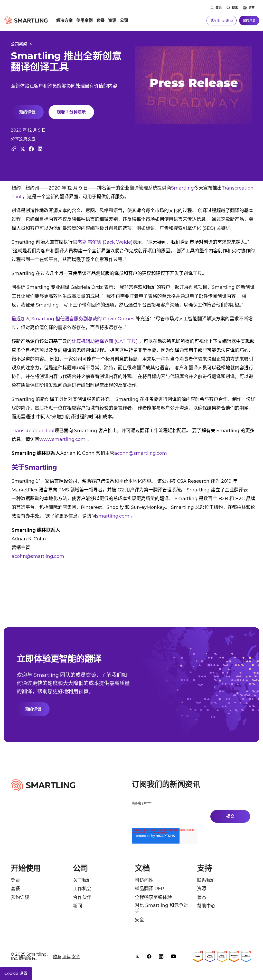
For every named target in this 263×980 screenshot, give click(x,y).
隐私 (57, 956)
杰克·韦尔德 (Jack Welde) (105, 242)
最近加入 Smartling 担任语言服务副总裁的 (57, 319)
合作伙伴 (82, 897)
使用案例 (84, 20)
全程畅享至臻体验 (153, 897)
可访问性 (144, 880)
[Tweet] (23, 148)
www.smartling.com (62, 439)
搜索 (235, 7)
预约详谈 (249, 20)
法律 (66, 956)
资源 (112, 20)
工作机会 (82, 889)
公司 (124, 20)
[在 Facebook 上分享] (31, 148)
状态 (201, 897)
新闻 (77, 906)
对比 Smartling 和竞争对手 (161, 908)
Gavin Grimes (118, 319)
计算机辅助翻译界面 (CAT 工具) (105, 341)
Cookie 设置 (15, 973)
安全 (139, 920)
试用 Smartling (221, 20)
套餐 (100, 20)
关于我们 (82, 880)
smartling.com (112, 516)
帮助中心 (206, 906)
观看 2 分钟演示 (71, 112)
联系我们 (206, 880)
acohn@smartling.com (140, 453)
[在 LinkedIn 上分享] (40, 148)
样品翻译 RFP (149, 889)
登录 (218, 7)
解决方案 (64, 20)
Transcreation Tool (33, 430)
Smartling (182, 188)
